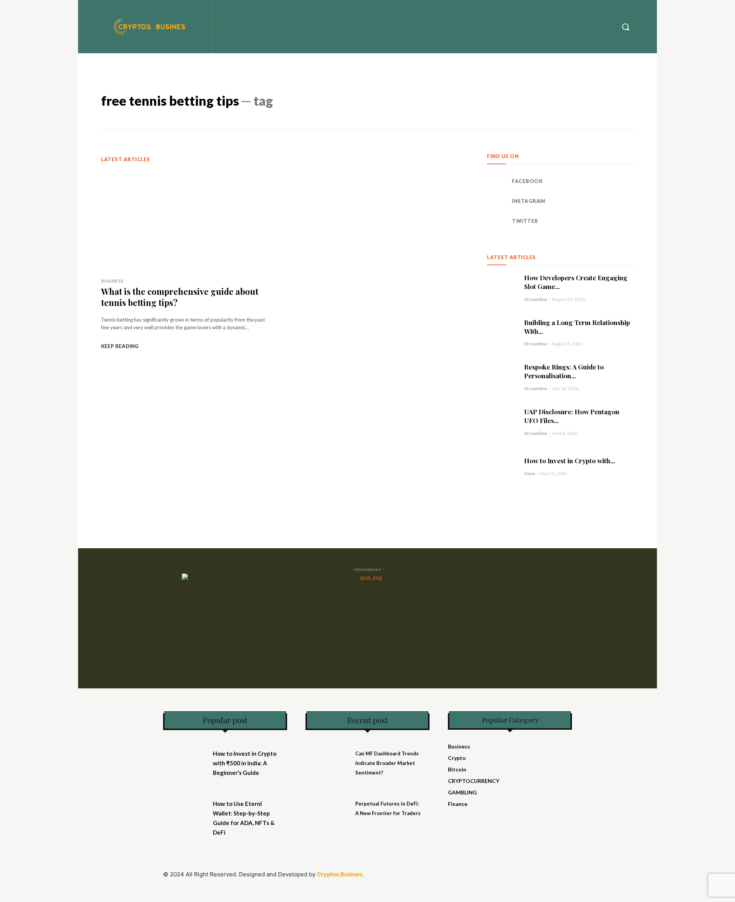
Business (112, 281)
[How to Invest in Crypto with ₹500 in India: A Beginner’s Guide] (501, 466)
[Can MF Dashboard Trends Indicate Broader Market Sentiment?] (328, 758)
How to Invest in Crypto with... (569, 460)
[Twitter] (496, 221)
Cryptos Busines (339, 874)
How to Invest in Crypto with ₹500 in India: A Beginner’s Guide (244, 763)
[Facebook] (496, 181)
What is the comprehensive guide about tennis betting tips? (179, 297)
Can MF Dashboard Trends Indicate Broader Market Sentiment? (387, 763)
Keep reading (120, 346)
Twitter (525, 221)
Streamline (535, 299)
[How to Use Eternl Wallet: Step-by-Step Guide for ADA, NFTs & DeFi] (186, 808)
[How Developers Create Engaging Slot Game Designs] (501, 287)
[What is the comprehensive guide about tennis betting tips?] (185, 220)
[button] (625, 26)
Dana (529, 473)
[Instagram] (496, 201)
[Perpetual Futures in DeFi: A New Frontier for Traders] (328, 808)
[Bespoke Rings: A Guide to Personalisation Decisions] (501, 377)
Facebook (527, 181)
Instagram (529, 201)
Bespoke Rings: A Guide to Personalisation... (564, 371)
